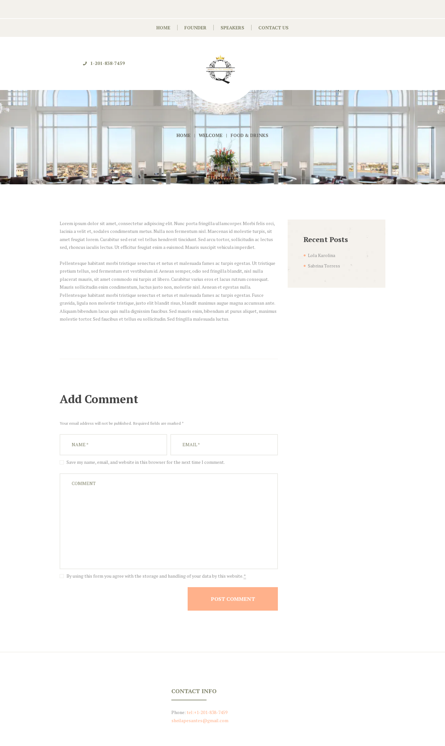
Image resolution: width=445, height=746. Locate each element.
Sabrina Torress (324, 266)
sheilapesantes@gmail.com (199, 720)
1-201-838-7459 (107, 63)
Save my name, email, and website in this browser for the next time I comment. (145, 462)
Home (184, 135)
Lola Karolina (321, 255)
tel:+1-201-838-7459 (207, 712)
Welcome (211, 135)
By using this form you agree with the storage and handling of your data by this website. (156, 576)
